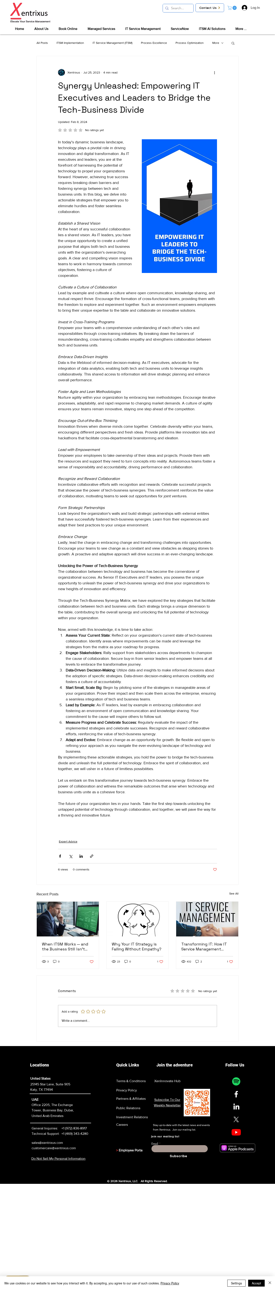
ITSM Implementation (70, 42)
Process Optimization (190, 42)
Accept (256, 1283)
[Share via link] (92, 856)
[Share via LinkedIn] (81, 856)
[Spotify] (236, 1081)
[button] (233, 8)
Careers (122, 1124)
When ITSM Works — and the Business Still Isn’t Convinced (65, 946)
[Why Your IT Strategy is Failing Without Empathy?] (138, 919)
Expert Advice (68, 841)
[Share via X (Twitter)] (71, 856)
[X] (236, 1119)
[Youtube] (236, 1132)
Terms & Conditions (131, 1081)
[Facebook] (236, 1094)
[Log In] (244, 8)
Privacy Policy (126, 1090)
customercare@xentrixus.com (54, 1148)
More (215, 42)
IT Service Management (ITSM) (112, 42)
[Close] (269, 1283)
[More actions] (214, 72)
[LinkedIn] (236, 1106)
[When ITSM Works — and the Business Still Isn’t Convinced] (68, 919)
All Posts (42, 42)
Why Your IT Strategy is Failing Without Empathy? (136, 946)
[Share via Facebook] (60, 856)
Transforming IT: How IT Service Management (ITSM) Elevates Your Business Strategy (204, 946)
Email (154, 1143)
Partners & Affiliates (131, 1098)
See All (233, 893)
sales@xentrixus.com (47, 1142)
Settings (236, 1283)
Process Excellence (154, 42)
